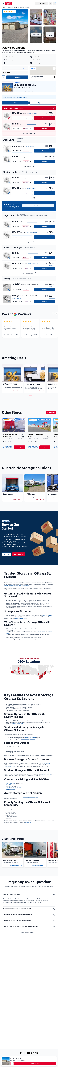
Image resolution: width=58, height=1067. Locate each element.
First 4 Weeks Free (10, 783)
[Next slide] (55, 87)
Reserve (44, 118)
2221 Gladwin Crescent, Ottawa (17, 1060)
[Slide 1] (25, 91)
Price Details (52, 115)
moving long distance (20, 618)
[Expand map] (54, 68)
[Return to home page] (8, 3)
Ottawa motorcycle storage (28, 739)
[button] (15, 26)
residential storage (47, 615)
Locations (9, 8)
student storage (46, 774)
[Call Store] (3, 77)
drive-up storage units (17, 724)
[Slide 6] (32, 91)
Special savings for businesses (13, 788)
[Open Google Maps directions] (54, 77)
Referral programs (10, 789)
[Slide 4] (29, 91)
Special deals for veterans (12, 785)
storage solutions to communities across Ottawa (17, 586)
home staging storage (10, 766)
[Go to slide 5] (31, 395)
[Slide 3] (28, 91)
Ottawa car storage (30, 738)
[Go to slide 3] (29, 395)
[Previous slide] (3, 87)
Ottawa (15, 8)
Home (3, 8)
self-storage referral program (30, 797)
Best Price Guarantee (32, 113)
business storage (41, 632)
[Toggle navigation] (3, 3)
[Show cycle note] (54, 97)
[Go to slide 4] (30, 395)
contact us (28, 822)
